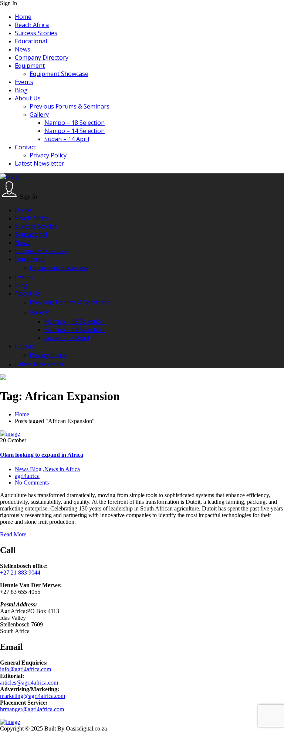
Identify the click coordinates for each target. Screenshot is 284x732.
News (22, 49)
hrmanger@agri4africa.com (32, 709)
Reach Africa (32, 25)
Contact (25, 147)
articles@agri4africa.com (29, 682)
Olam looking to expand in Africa (41, 455)
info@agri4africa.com (25, 669)
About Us (28, 98)
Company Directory (41, 57)
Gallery (39, 114)
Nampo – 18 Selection (74, 123)
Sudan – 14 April (66, 139)
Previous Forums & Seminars (69, 106)
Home (23, 17)
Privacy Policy (48, 155)
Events (24, 82)
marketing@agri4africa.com (32, 696)
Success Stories (36, 33)
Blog (21, 90)
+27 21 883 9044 (20, 572)
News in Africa (62, 469)
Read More (13, 534)
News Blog (28, 469)
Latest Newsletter (39, 163)
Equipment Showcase (59, 74)
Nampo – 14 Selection (74, 131)
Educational (31, 41)
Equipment (30, 65)
